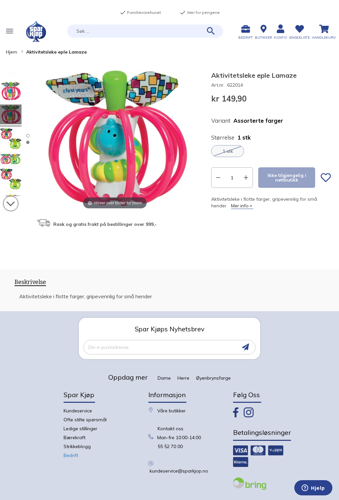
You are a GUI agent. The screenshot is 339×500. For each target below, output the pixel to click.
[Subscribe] (245, 347)
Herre (183, 378)
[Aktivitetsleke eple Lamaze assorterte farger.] (11, 92)
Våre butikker (171, 411)
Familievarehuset (140, 12)
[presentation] (30, 283)
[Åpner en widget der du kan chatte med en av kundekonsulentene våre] (313, 488)
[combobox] (145, 31)
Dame (164, 378)
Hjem (11, 52)
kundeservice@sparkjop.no (179, 471)
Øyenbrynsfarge (213, 378)
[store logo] (36, 31)
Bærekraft (74, 437)
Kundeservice (78, 411)
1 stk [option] (227, 151)
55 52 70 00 (170, 446)
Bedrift (71, 455)
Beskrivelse (30, 282)
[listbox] (271, 151)
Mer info (240, 206)
